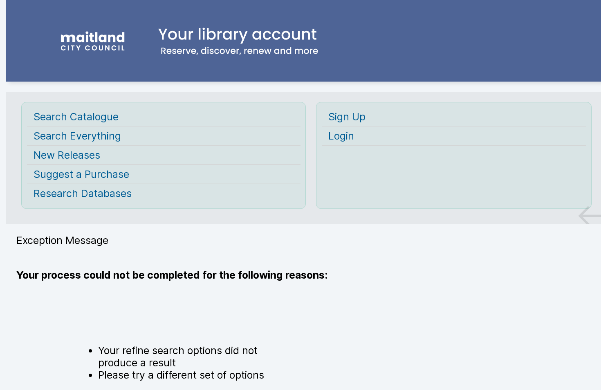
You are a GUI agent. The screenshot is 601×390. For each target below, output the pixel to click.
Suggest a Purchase (81, 174)
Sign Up (347, 117)
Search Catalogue (76, 117)
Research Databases (83, 193)
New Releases (67, 155)
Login (341, 136)
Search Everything (77, 136)
